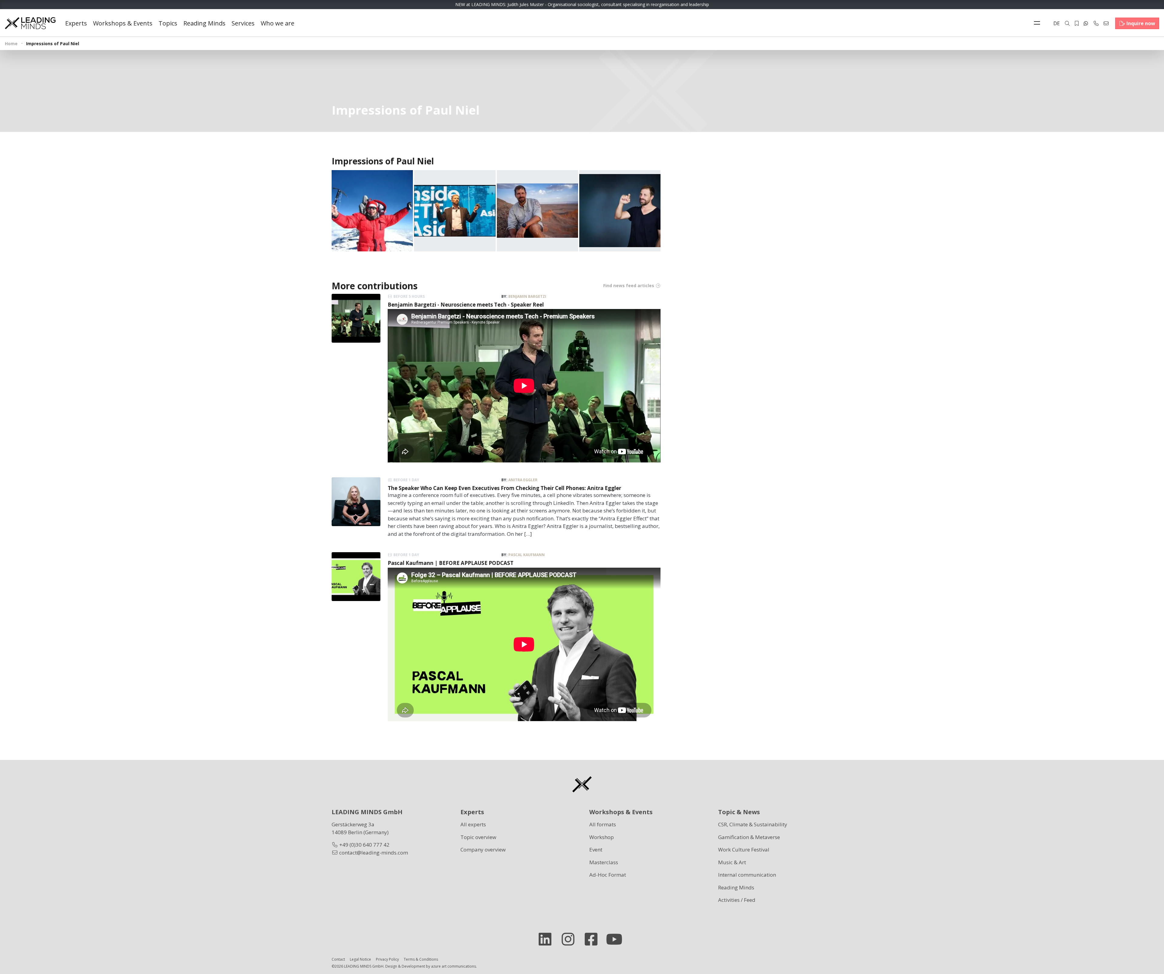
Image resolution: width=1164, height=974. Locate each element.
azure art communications (453, 966)
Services (243, 23)
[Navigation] (1038, 23)
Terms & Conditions (421, 959)
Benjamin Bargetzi (527, 296)
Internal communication (747, 874)
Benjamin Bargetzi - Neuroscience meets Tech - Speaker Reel (466, 304)
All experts (473, 824)
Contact (338, 959)
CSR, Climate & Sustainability (752, 824)
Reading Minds (204, 23)
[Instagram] (570, 939)
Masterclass (603, 862)
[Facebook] (593, 939)
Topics (168, 23)
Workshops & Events (122, 23)
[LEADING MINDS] (30, 22)
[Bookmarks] (1076, 23)
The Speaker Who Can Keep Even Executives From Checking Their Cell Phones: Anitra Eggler (504, 488)
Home (11, 43)
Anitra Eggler (522, 479)
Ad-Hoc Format (607, 874)
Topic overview (478, 837)
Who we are (277, 23)
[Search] (1067, 23)
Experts (76, 23)
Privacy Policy (387, 959)
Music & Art (732, 862)
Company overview (483, 849)
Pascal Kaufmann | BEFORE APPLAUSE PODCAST (450, 562)
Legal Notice (360, 959)
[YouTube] (616, 939)
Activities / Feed (736, 899)
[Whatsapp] (1086, 23)
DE (1056, 23)
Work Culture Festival (743, 849)
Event (595, 849)
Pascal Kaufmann (526, 554)
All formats (602, 824)
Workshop (601, 837)
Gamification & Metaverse (749, 837)
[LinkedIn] (547, 939)
